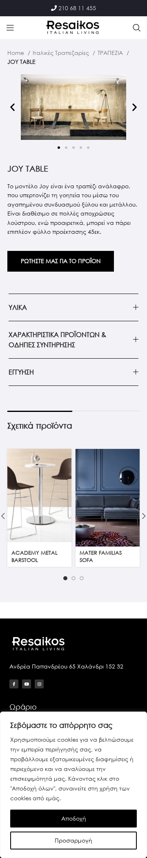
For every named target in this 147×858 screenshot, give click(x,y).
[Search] (137, 28)
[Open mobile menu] (10, 28)
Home (16, 53)
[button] (12, 107)
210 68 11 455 (77, 8)
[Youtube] (26, 683)
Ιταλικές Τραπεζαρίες (62, 53)
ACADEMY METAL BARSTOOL (34, 556)
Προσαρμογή (73, 840)
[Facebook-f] (13, 683)
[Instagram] (39, 683)
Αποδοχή (73, 818)
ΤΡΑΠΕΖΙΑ (111, 53)
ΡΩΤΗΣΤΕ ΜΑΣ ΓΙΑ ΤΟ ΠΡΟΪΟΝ (60, 261)
